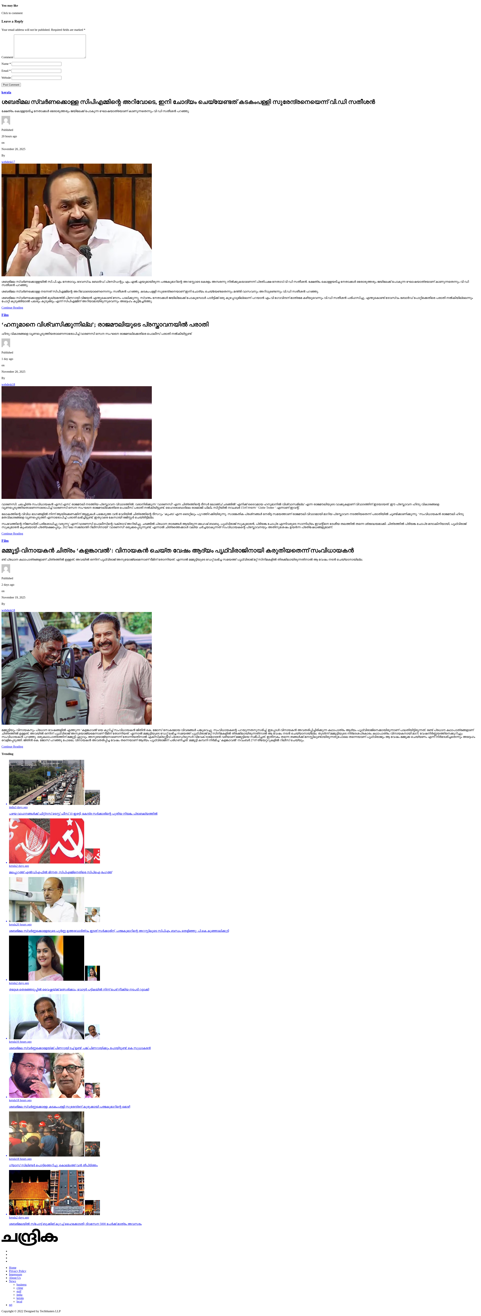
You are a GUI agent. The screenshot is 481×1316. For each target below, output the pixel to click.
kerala (20, 1298)
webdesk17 (8, 161)
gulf (19, 1291)
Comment (7, 57)
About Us (15, 1277)
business (21, 1284)
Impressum (15, 1274)
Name (6, 63)
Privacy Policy (17, 1271)
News (12, 1281)
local (19, 1301)
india (19, 1294)
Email (6, 70)
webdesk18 (8, 384)
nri (10, 1304)
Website (6, 77)
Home (12, 1267)
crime (20, 1288)
